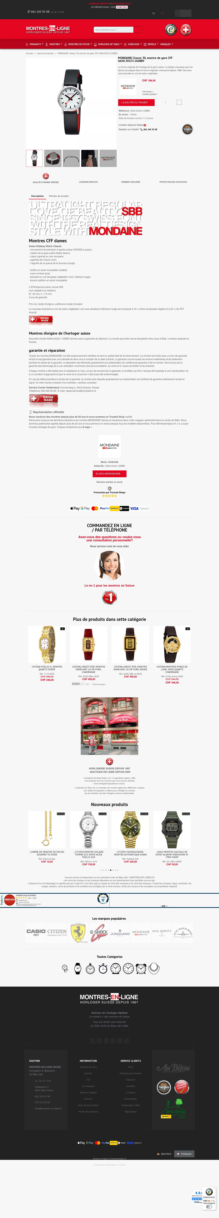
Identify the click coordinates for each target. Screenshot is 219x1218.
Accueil (29, 53)
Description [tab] (37, 195)
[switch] (209, 1206)
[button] (29, 103)
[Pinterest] (113, 1040)
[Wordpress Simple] (92, 1040)
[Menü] (214, 1188)
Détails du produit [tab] (59, 195)
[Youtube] (126, 1040)
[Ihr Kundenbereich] (171, 13)
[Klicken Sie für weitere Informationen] (109, 900)
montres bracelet (45, 53)
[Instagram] (106, 1040)
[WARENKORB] (185, 13)
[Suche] (137, 30)
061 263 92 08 (150, 129)
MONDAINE (113, 462)
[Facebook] (99, 1040)
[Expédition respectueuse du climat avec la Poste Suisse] (173, 1108)
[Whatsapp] (119, 1040)
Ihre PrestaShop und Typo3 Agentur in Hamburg (109, 1165)
